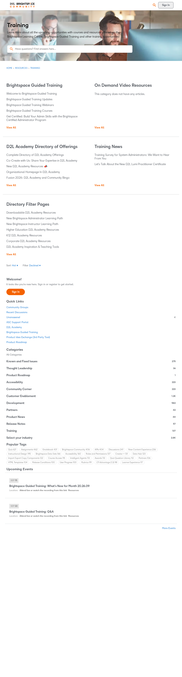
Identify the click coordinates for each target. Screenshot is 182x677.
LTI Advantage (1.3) (107, 462)
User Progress (68, 462)
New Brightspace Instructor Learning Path (32, 223)
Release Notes (91, 424)
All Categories (14, 354)
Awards (100, 458)
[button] (154, 5)
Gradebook (49, 449)
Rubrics (86, 462)
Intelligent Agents (80, 458)
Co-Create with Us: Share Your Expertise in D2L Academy (41, 160)
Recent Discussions (16, 312)
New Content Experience (142, 449)
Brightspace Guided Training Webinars (30, 105)
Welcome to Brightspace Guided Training (31, 93)
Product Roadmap (16, 342)
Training (91, 430)
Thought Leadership (91, 368)
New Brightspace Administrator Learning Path (34, 218)
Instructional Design (19, 454)
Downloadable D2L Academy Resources (31, 212)
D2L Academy (14, 327)
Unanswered (91, 317)
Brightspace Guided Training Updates (29, 99)
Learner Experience (132, 462)
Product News (91, 417)
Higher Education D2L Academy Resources (32, 229)
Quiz (12, 449)
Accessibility (91, 382)
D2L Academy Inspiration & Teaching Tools (32, 246)
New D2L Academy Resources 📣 (26, 166)
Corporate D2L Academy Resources (28, 241)
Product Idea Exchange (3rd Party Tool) (28, 337)
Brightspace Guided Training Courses (29, 110)
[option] (13, 480)
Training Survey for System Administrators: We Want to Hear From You (132, 156)
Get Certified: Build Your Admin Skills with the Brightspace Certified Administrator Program (41, 118)
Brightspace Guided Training (22, 332)
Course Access (56, 458)
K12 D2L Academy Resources (24, 235)
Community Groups (17, 307)
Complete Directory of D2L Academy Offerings (35, 154)
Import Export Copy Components (25, 458)
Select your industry (91, 437)
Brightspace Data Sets (48, 454)
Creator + (121, 454)
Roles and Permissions (98, 454)
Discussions (116, 449)
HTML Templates (17, 462)
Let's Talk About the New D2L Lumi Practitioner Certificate (130, 164)
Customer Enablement (91, 396)
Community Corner (91, 389)
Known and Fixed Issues (91, 361)
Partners (91, 410)
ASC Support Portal (17, 322)
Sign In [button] (16, 291)
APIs (99, 449)
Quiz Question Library (122, 458)
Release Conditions (43, 462)
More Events (169, 528)
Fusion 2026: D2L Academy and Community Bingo (37, 177)
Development (91, 403)
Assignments (29, 449)
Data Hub (139, 454)
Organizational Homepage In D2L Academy (33, 171)
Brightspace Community (76, 449)
